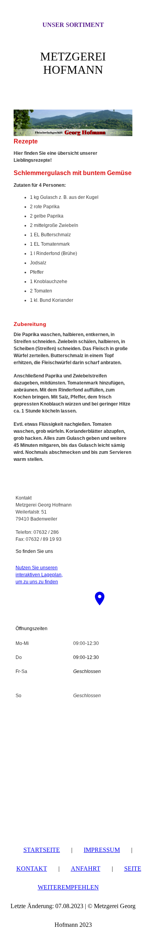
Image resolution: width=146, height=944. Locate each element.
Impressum (102, 850)
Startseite (41, 850)
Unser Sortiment (73, 24)
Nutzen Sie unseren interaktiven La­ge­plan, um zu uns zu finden (39, 574)
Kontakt (31, 868)
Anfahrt (85, 868)
